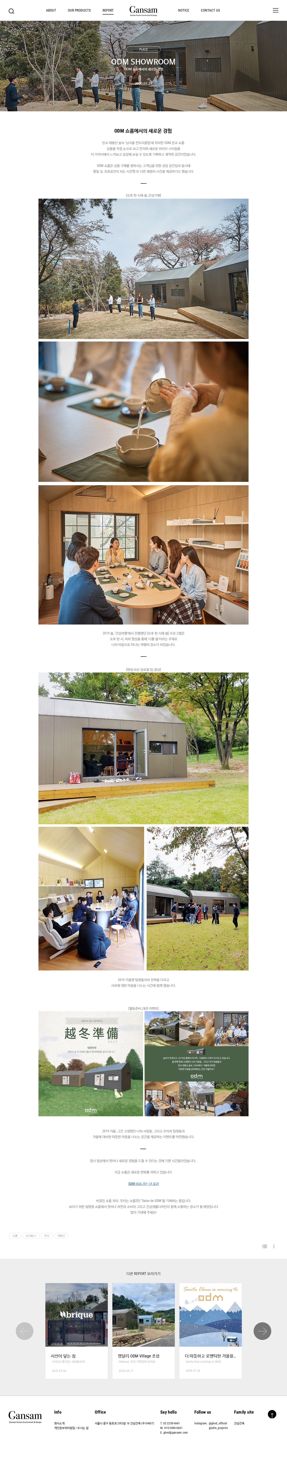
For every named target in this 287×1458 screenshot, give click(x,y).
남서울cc (31, 1235)
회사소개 (59, 1423)
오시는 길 (82, 1428)
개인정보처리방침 (64, 1428)
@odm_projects (218, 1428)
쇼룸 (15, 1235)
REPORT (108, 10)
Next (262, 1331)
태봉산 (61, 1235)
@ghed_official (218, 1423)
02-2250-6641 (171, 1423)
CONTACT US (210, 10)
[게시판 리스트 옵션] (273, 1246)
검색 (11, 11)
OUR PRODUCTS (79, 10)
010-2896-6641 (173, 1428)
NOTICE (183, 10)
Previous (24, 1331)
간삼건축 (239, 1423)
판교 (46, 1235)
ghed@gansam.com (175, 1432)
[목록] (264, 1246)
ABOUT (51, 10)
